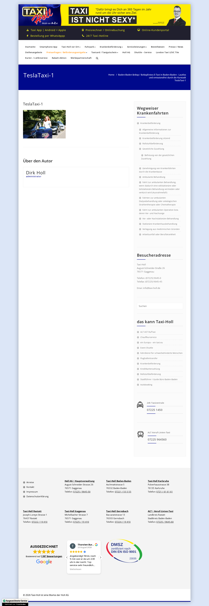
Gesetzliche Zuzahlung (153, 148)
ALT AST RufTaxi (148, 332)
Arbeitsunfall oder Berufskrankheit (159, 234)
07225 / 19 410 (81, 521)
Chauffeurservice (148, 337)
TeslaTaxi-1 (33, 104)
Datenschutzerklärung (37, 496)
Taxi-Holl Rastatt (32, 511)
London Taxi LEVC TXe (167, 52)
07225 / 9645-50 (81, 491)
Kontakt (30, 487)
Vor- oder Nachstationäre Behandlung (160, 218)
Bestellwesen (157, 46)
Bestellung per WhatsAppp (47, 35)
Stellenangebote (33, 52)
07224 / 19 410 (123, 521)
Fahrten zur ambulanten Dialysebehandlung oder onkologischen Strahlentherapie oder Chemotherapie (158, 201)
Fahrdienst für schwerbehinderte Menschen (161, 353)
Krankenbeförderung (110, 46)
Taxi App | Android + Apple (48, 30)
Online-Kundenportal (155, 30)
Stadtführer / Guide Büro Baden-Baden (159, 379)
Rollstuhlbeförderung (152, 143)
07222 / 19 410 (39, 521)
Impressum (32, 491)
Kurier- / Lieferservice (36, 58)
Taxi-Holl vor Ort (70, 46)
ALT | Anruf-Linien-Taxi (160, 511)
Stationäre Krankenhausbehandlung (159, 223)
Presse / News (176, 46)
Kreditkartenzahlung (150, 368)
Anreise (30, 482)
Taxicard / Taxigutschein (104, 52)
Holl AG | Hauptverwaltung (80, 481)
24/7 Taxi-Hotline (97, 35)
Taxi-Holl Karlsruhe (158, 481)
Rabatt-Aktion (59, 58)
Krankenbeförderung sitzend (156, 138)
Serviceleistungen (136, 46)
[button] (44, 554)
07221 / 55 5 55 (123, 491)
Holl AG (126, 52)
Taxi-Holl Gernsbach (117, 511)
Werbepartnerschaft (81, 58)
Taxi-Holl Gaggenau (75, 511)
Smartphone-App (48, 46)
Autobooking (146, 384)
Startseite (30, 46)
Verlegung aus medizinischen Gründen (161, 229)
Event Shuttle (146, 347)
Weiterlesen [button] (75, 569)
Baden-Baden (125, 74)
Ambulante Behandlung (153, 177)
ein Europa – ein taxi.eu (151, 342)
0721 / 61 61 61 (164, 491)
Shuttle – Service (143, 52)
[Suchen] (97, 58)
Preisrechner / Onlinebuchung (105, 30)
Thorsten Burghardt (89, 544)
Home (111, 74)
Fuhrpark (89, 46)
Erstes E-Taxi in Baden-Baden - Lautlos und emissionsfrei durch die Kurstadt (166, 76)
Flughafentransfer (149, 358)
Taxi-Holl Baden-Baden (118, 481)
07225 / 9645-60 (165, 521)
